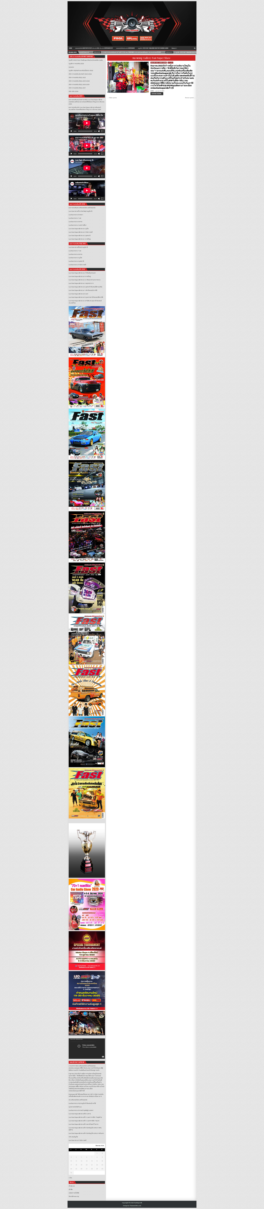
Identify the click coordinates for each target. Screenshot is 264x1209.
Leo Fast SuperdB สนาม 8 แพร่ (78, 294)
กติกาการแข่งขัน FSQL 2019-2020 (79, 81)
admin (152, 90)
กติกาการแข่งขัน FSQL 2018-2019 (79, 84)
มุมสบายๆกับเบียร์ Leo (75, 1107)
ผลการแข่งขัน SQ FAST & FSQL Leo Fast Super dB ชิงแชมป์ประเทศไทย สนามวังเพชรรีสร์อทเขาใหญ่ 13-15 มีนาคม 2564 (86, 102)
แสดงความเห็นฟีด (74, 1193)
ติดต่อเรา (174, 48)
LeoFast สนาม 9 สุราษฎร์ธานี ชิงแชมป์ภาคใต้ (82, 1103)
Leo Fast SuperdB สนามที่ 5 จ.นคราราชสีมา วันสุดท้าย (85, 1117)
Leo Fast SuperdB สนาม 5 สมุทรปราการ (81, 283)
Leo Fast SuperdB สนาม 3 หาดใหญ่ (80, 276)
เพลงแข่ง (71, 67)
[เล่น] (71, 131)
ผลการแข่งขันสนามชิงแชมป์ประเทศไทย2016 (82, 208)
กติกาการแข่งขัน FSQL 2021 (77, 77)
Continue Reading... (156, 94)
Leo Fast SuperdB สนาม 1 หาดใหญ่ (80, 239)
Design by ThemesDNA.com (132, 1205)
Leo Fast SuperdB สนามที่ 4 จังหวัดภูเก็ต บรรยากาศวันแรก (86, 1133)
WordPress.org (74, 1196)
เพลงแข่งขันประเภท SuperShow (125, 48)
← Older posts (112, 97)
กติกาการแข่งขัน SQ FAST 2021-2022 (80, 74)
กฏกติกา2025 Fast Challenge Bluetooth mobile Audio (153, 48)
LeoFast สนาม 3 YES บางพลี (77, 264)
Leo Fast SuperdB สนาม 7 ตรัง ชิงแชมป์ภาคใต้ (83, 290)
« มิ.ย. (70, 1178)
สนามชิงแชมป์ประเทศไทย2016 (78, 1100)
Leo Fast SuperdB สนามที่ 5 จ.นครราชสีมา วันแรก (84, 1121)
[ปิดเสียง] (99, 131)
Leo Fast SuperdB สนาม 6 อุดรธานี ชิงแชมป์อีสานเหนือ (85, 287)
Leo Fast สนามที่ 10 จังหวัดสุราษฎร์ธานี (80, 211)
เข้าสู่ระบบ (72, 1186)
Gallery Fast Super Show (158, 62)
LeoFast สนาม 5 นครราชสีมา (78, 225)
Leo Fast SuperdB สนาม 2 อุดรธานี (79, 235)
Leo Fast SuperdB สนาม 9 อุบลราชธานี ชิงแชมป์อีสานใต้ (86, 297)
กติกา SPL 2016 (73, 91)
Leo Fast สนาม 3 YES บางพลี (77, 1140)
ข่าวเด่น (170, 62)
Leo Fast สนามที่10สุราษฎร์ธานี (78, 247)
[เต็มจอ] (102, 131)
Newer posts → (190, 97)
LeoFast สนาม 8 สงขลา (76, 215)
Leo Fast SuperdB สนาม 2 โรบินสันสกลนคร (82, 273)
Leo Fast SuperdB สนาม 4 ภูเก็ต (78, 228)
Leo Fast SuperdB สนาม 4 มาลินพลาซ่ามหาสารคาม (84, 280)
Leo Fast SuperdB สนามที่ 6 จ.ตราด (80, 1114)
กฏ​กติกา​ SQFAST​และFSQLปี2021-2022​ (81, 70)
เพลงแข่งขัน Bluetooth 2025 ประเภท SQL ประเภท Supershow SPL (94, 48)
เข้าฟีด (70, 1189)
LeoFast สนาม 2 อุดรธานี (76, 261)
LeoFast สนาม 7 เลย (75, 218)
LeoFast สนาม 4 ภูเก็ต (75, 257)
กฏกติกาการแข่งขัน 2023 (76, 63)
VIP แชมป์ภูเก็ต (73, 1137)
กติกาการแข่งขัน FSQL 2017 (77, 88)
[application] (87, 123)
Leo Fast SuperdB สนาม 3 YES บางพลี (81, 232)
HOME (70, 48)
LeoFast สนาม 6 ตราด (75, 221)
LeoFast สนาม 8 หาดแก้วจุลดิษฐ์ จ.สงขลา (81, 1110)
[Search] (194, 48)
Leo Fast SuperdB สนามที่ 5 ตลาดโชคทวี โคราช (83, 1124)
